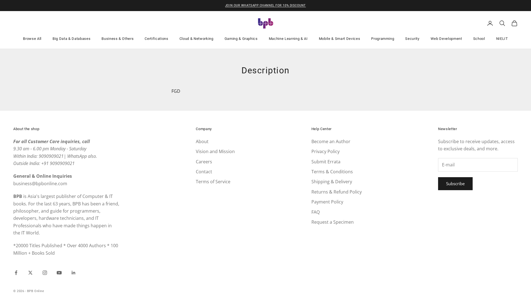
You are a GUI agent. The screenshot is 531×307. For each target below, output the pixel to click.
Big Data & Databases (71, 39)
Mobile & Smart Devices (339, 39)
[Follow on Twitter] (30, 272)
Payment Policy (327, 202)
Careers (204, 162)
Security (412, 39)
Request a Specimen (332, 222)
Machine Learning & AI (288, 39)
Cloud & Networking (196, 39)
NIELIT (502, 39)
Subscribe (455, 183)
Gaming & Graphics (241, 39)
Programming (382, 39)
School (479, 39)
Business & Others (117, 39)
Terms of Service (213, 182)
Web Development (446, 39)
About (202, 141)
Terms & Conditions (332, 172)
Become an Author (330, 141)
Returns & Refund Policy (336, 192)
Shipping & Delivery (331, 182)
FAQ (315, 212)
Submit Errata (325, 162)
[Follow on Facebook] (16, 272)
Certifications (156, 39)
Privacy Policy (325, 151)
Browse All (32, 39)
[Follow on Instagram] (45, 272)
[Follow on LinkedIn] (73, 272)
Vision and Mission (215, 151)
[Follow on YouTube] (59, 272)
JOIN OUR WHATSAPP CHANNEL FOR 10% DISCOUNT (265, 5)
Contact (204, 172)
